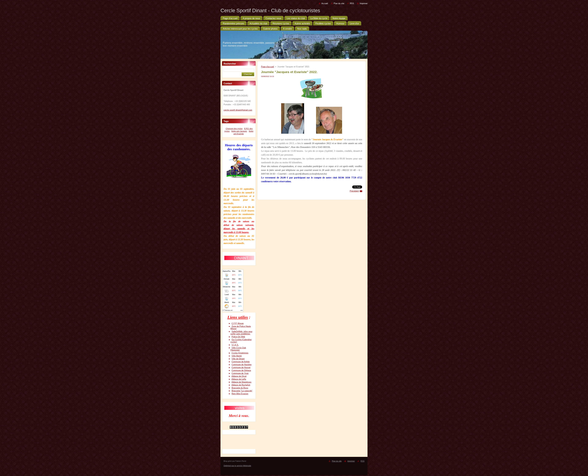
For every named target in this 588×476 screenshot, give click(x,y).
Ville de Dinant (238, 359)
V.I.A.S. (235, 345)
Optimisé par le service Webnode (237, 466)
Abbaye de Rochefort (241, 385)
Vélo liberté (237, 356)
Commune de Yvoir (240, 373)
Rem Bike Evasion (240, 394)
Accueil (324, 3)
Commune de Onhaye (241, 370)
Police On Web (238, 337)
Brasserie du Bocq (240, 388)
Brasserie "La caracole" (242, 391)
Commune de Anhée (241, 362)
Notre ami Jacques (239, 131)
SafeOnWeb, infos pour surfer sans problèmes (241, 332)
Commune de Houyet (241, 367)
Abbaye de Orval (239, 376)
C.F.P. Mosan (238, 323)
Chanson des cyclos (234, 129)
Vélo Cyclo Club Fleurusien (238, 349)
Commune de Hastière (241, 364)
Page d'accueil (267, 67)
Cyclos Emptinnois (240, 353)
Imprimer (364, 3)
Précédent (354, 191)
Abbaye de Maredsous (241, 382)
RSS (352, 3)
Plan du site (339, 3)
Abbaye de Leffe (239, 379)
